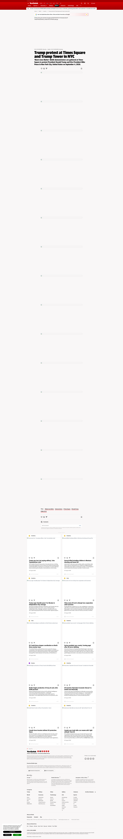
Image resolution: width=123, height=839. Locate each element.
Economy (41, 794)
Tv (62, 810)
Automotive (41, 797)
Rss (41, 817)
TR (38, 751)
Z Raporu (31, 826)
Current (63, 803)
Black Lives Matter (50, 509)
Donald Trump (75, 509)
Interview (64, 807)
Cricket (75, 805)
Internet (52, 799)
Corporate (29, 817)
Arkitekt (50, 826)
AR (42, 751)
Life (63, 794)
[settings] (88, 3)
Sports (75, 794)
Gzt (28, 826)
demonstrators (59, 509)
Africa (28, 797)
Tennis (75, 802)
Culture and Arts (65, 802)
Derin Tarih (40, 826)
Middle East (29, 803)
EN (40, 751)
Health (63, 805)
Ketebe (35, 826)
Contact (36, 817)
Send (80, 525)
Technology (53, 794)
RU (46, 751)
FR (44, 751)
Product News (53, 802)
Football (75, 797)
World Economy (42, 803)
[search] (82, 3)
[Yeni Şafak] (34, 3)
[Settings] (81, 6)
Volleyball (75, 800)
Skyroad (45, 826)
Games (51, 797)
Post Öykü (54, 826)
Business (40, 799)
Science (52, 803)
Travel (63, 808)
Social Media (52, 805)
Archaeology (64, 797)
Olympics (75, 807)
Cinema (63, 800)
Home (35, 11)
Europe (28, 802)
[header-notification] (85, 3)
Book (63, 799)
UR (48, 751)
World (40, 11)
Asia (28, 800)
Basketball (76, 799)
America (44, 11)
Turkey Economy (42, 802)
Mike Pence (44, 511)
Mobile (51, 800)
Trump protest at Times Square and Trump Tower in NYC (59, 11)
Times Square (67, 509)
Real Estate (41, 800)
